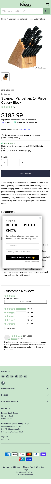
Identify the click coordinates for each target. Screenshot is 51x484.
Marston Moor (28, 467)
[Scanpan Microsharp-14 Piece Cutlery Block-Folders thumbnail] (5, 77)
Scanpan (7, 94)
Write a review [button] (25, 301)
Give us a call (24, 129)
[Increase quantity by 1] (23, 162)
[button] (7, 107)
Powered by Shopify (25, 475)
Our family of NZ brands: (12, 467)
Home (3, 19)
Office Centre (40, 467)
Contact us (5, 439)
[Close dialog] (40, 218)
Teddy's (25, 470)
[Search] (46, 11)
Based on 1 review (11, 298)
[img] (17, 336)
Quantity (4, 157)
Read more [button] (8, 349)
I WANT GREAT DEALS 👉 (22, 258)
